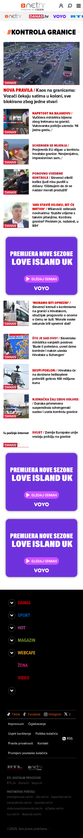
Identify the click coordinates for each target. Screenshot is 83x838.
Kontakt (43, 743)
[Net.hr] (35, 768)
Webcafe (27, 652)
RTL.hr (11, 783)
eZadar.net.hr (54, 808)
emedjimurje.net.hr (20, 796)
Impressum (16, 723)
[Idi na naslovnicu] (34, 10)
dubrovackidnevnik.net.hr (25, 808)
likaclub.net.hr (32, 814)
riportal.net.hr (43, 802)
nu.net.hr (13, 814)
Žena (23, 665)
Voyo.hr (37, 783)
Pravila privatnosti (20, 743)
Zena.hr (23, 783)
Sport (24, 615)
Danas (24, 602)
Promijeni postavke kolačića (27, 753)
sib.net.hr (42, 796)
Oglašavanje (37, 723)
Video (23, 677)
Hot (21, 627)
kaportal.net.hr (61, 796)
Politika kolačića (47, 733)
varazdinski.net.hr (19, 802)
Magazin (26, 640)
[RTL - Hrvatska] (15, 768)
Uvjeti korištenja (19, 733)
